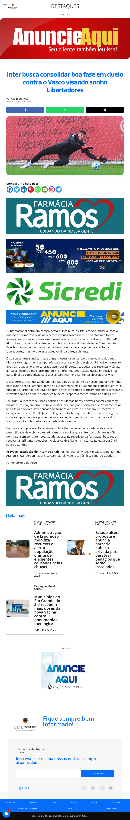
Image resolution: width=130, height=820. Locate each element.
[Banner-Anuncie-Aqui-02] (65, 317)
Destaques (65, 6)
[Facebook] (10, 189)
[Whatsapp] (38, 189)
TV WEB (116, 802)
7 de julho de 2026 (45, 630)
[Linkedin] (24, 189)
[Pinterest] (31, 189)
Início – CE (72, 808)
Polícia (74, 802)
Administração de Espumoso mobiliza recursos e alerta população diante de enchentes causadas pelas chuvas (48, 549)
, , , (45, 523)
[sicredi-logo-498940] (64, 291)
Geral (54, 802)
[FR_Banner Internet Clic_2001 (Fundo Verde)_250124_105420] (65, 215)
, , (106, 523)
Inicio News (111, 808)
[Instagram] (52, 189)
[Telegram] (58, 189)
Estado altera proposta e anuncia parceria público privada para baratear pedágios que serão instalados (107, 549)
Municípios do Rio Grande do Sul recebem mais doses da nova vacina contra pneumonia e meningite (47, 610)
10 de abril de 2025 (106, 573)
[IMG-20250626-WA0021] (65, 255)
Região (94, 802)
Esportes (33, 802)
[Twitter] (17, 189)
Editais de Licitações (27, 808)
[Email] (45, 189)
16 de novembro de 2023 (46, 574)
